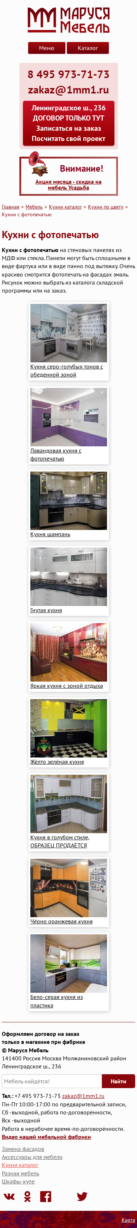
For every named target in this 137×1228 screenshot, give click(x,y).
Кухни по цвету (105, 206)
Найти (118, 1081)
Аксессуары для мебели (32, 1156)
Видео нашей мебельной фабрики (46, 1136)
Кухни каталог (65, 206)
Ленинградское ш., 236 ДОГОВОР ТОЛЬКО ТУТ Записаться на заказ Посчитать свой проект (69, 123)
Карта (128, 1220)
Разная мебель (20, 1173)
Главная (10, 206)
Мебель (34, 206)
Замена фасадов (23, 1148)
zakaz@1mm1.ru (83, 1095)
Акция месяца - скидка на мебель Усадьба (68, 184)
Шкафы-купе (18, 1181)
